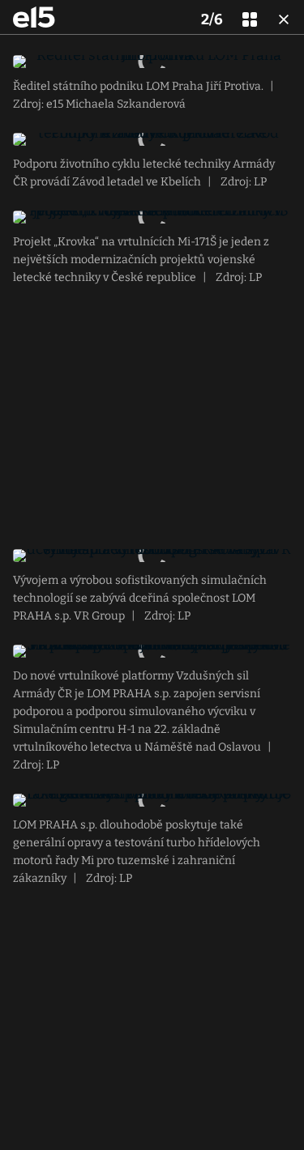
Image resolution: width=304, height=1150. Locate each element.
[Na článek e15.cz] (34, 17)
